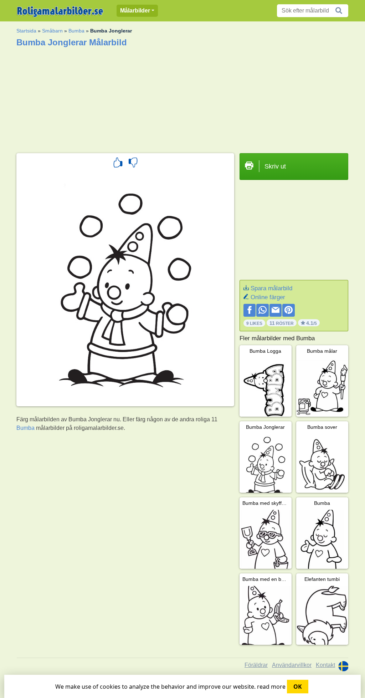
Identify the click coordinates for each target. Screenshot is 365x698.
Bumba (76, 31)
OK (297, 687)
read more (271, 687)
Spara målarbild (271, 288)
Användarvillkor (292, 665)
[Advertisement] (182, 98)
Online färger (268, 297)
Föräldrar (256, 665)
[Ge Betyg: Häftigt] (117, 163)
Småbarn (52, 31)
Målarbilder (135, 10)
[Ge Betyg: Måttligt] (132, 163)
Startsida (26, 31)
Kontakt (325, 665)
